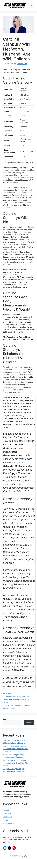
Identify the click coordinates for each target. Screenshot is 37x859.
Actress (9, 693)
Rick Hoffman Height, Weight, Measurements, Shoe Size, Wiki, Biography (15, 748)
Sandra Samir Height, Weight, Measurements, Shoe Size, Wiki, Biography (15, 762)
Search (5, 719)
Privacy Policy (8, 823)
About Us (6, 810)
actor (20, 462)
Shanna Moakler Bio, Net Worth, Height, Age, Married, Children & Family (17, 699)
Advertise (7, 813)
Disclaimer (7, 820)
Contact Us (7, 817)
